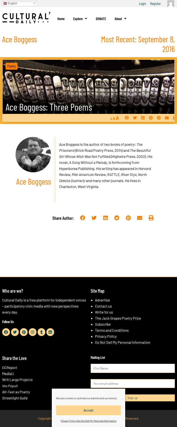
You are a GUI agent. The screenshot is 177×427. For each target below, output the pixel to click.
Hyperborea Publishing (76, 168)
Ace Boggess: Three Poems (49, 107)
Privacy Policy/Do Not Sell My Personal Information (88, 420)
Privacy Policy (106, 336)
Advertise (102, 300)
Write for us (104, 312)
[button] (127, 118)
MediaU (8, 373)
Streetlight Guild (14, 398)
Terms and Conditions (112, 330)
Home (61, 18)
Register (155, 3)
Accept (89, 410)
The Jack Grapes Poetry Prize (118, 318)
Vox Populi (10, 386)
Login (142, 3)
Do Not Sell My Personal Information (122, 342)
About (118, 18)
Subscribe (103, 324)
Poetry (11, 66)
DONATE (101, 18)
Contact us (103, 306)
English (12, 3)
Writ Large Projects (17, 379)
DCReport (9, 367)
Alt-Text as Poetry (16, 392)
